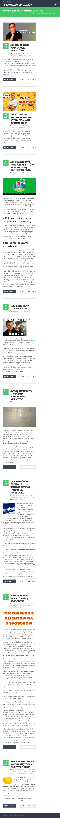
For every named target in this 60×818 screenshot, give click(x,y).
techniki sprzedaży (16, 497)
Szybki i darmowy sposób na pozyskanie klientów (21, 395)
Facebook (16, 495)
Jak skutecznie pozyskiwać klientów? (19, 48)
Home (33, 13)
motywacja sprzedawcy (23, 311)
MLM (34, 340)
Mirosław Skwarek (27, 55)
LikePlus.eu (10, 539)
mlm (14, 311)
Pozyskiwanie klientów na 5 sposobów (19, 598)
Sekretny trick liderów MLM (19, 307)
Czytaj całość (8, 79)
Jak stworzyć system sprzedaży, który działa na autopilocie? (21, 118)
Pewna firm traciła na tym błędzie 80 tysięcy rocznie (22, 764)
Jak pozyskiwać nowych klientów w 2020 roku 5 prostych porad (22, 166)
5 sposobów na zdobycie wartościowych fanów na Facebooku (20, 487)
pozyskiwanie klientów (17, 313)
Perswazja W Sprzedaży (17, 4)
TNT (31, 729)
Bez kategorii (17, 53)
